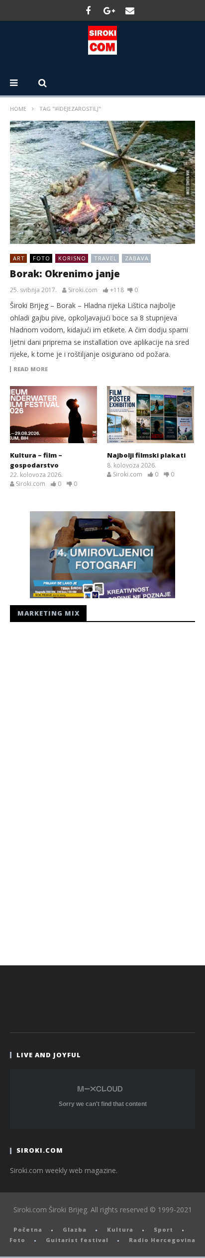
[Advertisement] (84, 791)
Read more (30, 369)
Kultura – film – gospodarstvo (36, 460)
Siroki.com (83, 290)
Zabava (137, 258)
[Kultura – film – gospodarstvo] (53, 415)
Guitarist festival (77, 1240)
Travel (105, 258)
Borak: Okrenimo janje (65, 273)
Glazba (75, 1229)
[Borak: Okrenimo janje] (102, 182)
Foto (41, 258)
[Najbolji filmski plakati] (150, 415)
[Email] (129, 10)
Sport (163, 1229)
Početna (27, 1229)
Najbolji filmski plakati (146, 455)
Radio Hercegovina (162, 1240)
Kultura (120, 1229)
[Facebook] (88, 10)
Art (19, 258)
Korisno (72, 258)
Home (18, 108)
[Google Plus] (109, 10)
